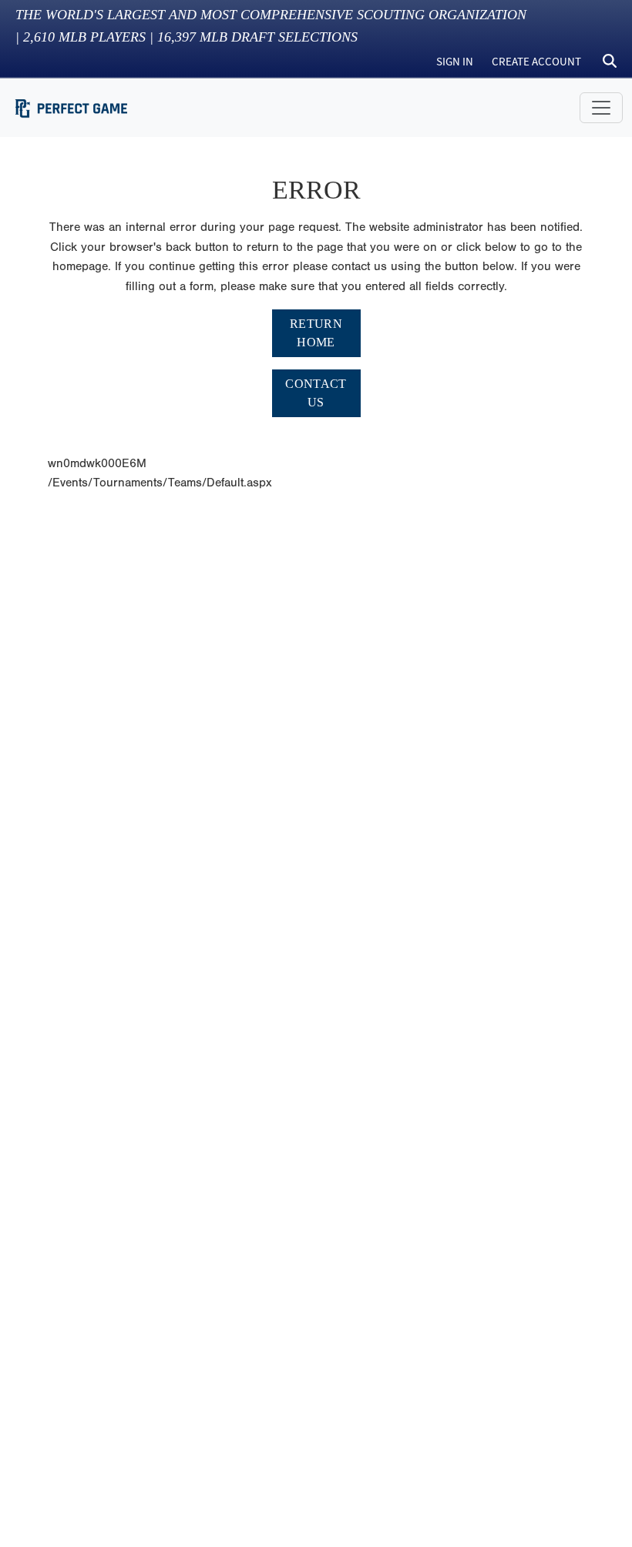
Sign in (454, 61)
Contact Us (315, 393)
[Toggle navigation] (601, 107)
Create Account (536, 61)
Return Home (316, 333)
